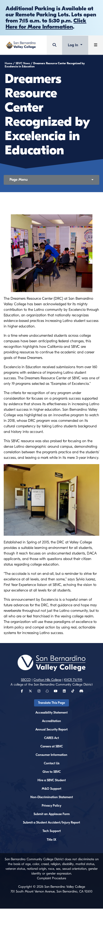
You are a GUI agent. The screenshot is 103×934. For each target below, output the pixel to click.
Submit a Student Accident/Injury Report (51, 822)
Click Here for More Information (46, 23)
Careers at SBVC (51, 746)
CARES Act (51, 738)
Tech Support (52, 831)
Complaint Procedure (51, 878)
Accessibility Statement (51, 712)
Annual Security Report (51, 729)
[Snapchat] (47, 691)
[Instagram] (39, 691)
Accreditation (51, 721)
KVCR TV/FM (73, 680)
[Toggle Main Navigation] (95, 45)
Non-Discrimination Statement (51, 797)
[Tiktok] (72, 691)
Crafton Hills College (47, 680)
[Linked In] (64, 691)
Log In (73, 45)
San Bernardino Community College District (63, 684)
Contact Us (51, 763)
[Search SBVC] (54, 45)
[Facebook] (22, 691)
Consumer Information (51, 755)
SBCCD (26, 680)
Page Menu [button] (19, 179)
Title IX (51, 839)
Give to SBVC (52, 772)
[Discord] (81, 691)
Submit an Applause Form (52, 814)
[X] (30, 691)
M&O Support (51, 788)
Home (8, 63)
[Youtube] (56, 691)
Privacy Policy (51, 805)
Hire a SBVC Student (52, 780)
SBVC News (23, 63)
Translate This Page (51, 703)
